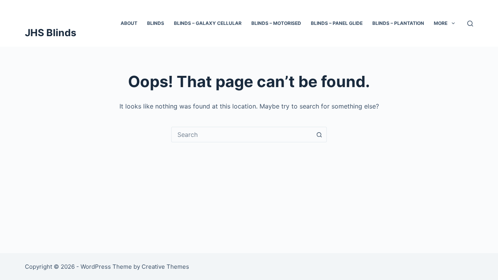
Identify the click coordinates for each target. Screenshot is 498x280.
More (440, 23)
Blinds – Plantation (398, 23)
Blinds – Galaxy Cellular (208, 23)
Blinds (155, 23)
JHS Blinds (50, 32)
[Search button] (319, 134)
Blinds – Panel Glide (337, 23)
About (129, 23)
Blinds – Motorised (276, 23)
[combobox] (242, 134)
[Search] (470, 23)
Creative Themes (165, 266)
